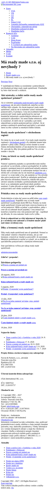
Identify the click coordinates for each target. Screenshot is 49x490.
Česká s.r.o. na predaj (14, 468)
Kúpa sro (9, 472)
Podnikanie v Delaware (15, 342)
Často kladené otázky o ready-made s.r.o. (18, 323)
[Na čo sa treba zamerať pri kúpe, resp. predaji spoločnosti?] (24, 303)
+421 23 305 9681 (8, 2)
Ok (12, 488)
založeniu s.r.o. (41, 173)
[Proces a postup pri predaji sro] (14, 265)
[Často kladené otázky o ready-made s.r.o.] (18, 318)
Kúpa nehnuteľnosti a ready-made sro (17, 282)
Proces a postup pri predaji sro (14, 270)
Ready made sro (12, 465)
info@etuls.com (22, 2)
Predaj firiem (11, 470)
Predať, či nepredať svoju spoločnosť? (17, 294)
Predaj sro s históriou (14, 463)
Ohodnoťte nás (7, 420)
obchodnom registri (17, 142)
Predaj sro (10, 474)
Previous (4, 82)
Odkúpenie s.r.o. (12, 477)
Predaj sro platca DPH (15, 461)
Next (10, 82)
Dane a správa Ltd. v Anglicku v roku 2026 (23, 337)
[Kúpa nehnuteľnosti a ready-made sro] (17, 277)
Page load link (6, 483)
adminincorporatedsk (9, 252)
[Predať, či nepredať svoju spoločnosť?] (17, 289)
